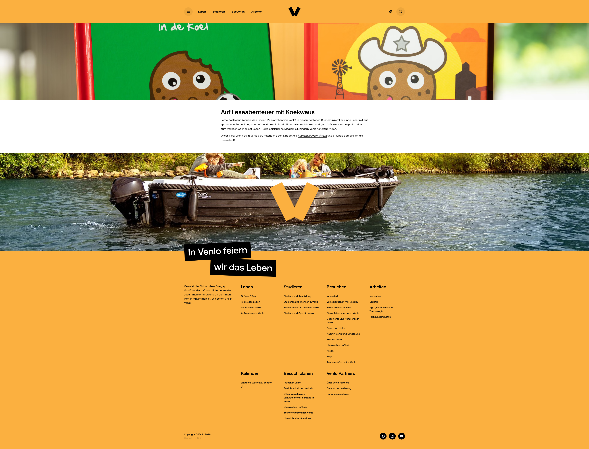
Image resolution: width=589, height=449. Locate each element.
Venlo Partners (341, 373)
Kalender (249, 373)
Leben (247, 287)
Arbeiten (378, 287)
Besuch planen (298, 373)
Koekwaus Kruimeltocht (312, 135)
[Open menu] (188, 11)
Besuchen (336, 287)
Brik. (199, 438)
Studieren (293, 287)
